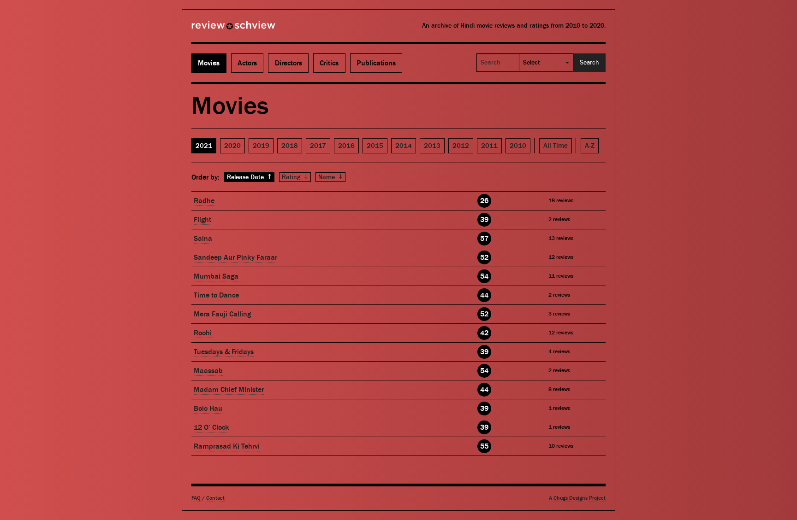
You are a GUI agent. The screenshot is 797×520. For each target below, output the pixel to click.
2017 (318, 145)
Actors (247, 63)
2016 (346, 145)
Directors (288, 63)
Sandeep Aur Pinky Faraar (235, 257)
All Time (555, 145)
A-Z (590, 145)
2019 (261, 145)
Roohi (203, 333)
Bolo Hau (208, 408)
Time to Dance (216, 295)
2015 (375, 145)
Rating (295, 177)
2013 (432, 145)
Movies (209, 63)
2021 (204, 145)
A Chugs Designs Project (577, 498)
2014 (403, 145)
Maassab (208, 370)
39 (484, 219)
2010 (518, 145)
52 (484, 257)
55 (484, 446)
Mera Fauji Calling (222, 314)
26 (484, 200)
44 (484, 295)
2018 (289, 145)
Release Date (249, 177)
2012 (460, 145)
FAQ (196, 498)
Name (330, 177)
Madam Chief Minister (229, 389)
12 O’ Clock (211, 427)
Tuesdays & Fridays (224, 351)
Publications (376, 63)
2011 (489, 145)
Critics (329, 63)
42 (484, 333)
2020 (232, 145)
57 (484, 238)
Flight (202, 219)
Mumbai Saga (216, 276)
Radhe (204, 200)
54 (484, 276)
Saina (203, 238)
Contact (215, 498)
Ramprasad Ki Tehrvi (227, 446)
